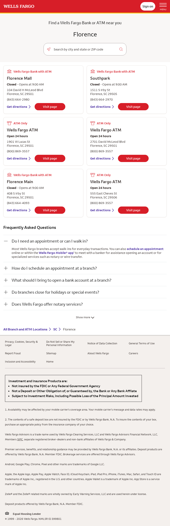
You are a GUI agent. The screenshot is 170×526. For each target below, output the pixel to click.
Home (49, 361)
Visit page (50, 107)
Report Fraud (13, 353)
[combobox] (85, 49)
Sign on (147, 6)
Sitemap (51, 353)
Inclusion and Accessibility (20, 361)
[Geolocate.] (48, 49)
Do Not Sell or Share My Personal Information (60, 343)
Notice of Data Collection (102, 343)
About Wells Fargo (98, 353)
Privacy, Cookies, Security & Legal (21, 343)
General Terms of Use (142, 343)
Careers (133, 353)
